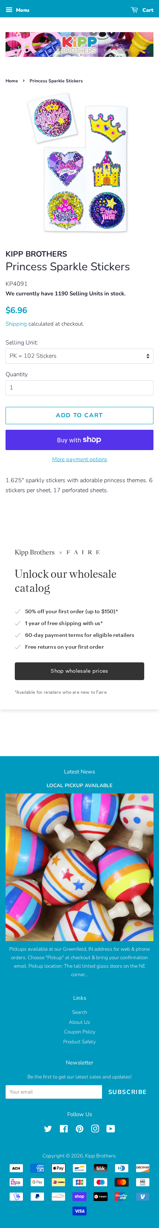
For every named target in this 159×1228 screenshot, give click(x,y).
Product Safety (79, 1041)
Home (12, 81)
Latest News (79, 771)
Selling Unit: (22, 343)
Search (79, 1012)
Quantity (17, 374)
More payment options (79, 459)
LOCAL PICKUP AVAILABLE (79, 785)
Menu (21, 10)
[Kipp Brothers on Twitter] (48, 1130)
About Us (79, 1022)
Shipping (16, 323)
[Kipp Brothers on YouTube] (110, 1130)
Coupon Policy (79, 1031)
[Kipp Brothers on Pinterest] (79, 1130)
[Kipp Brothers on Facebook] (64, 1130)
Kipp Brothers (100, 1155)
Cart (147, 10)
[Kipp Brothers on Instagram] (95, 1130)
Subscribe (127, 1092)
